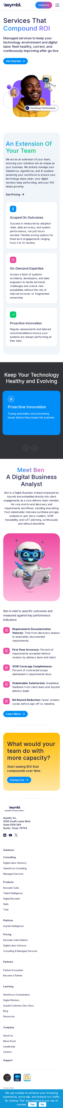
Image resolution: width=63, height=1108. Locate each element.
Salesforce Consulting (15, 868)
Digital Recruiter (11, 898)
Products (8, 882)
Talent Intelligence (13, 893)
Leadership (9, 1046)
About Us (8, 1035)
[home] (12, 5)
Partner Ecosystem (13, 970)
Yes (32, 1104)
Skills (6, 904)
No (42, 1104)
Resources (9, 1016)
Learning (8, 986)
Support (7, 1060)
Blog (5, 1011)
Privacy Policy (8, 1088)
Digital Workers (11, 1000)
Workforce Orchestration (16, 994)
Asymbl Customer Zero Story (18, 1005)
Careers (7, 1051)
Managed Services (13, 873)
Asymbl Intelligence (13, 926)
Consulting (9, 857)
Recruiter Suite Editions (15, 940)
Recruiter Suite (11, 887)
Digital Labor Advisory (14, 862)
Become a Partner (12, 975)
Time (6, 909)
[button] (56, 5)
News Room (9, 1041)
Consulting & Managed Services (20, 951)
